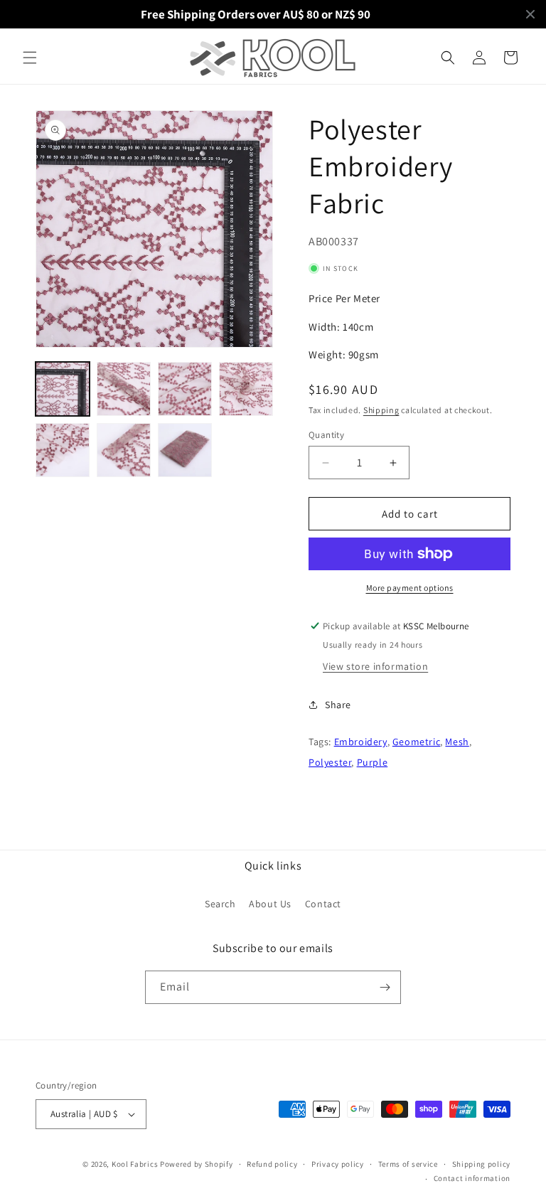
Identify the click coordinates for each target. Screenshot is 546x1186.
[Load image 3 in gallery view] (185, 389)
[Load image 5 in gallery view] (63, 450)
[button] (30, 57)
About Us (270, 903)
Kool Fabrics (135, 1164)
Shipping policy (481, 1164)
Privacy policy (337, 1164)
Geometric (416, 741)
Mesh (457, 741)
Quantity (326, 435)
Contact (323, 903)
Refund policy (272, 1164)
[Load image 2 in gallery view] (124, 389)
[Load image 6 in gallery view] (124, 450)
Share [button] (338, 704)
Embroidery (360, 741)
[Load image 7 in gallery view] (185, 450)
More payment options (410, 587)
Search (220, 903)
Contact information (472, 1178)
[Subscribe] (384, 987)
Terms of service (408, 1164)
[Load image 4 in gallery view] (246, 389)
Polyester (330, 762)
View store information (375, 666)
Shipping (381, 410)
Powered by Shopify (196, 1164)
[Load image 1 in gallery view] (63, 389)
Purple (372, 762)
